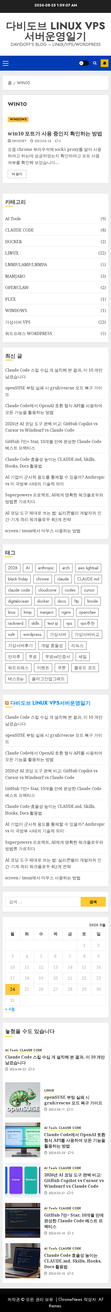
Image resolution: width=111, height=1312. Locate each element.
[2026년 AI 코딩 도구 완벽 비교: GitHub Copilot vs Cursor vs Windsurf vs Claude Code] (22, 1180)
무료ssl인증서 (57, 657)
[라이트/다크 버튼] (84, 63)
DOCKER (13, 241)
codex (70, 590)
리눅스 (77, 646)
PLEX (10, 299)
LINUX (12, 253)
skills (35, 623)
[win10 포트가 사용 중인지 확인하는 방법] (55, 120)
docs (62, 601)
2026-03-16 (57, 1234)
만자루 (14, 657)
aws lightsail (88, 568)
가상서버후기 (20, 646)
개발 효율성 (52, 646)
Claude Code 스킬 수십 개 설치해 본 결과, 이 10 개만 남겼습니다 (55, 1059)
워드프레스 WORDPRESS (28, 333)
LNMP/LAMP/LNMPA (26, 264)
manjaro (46, 612)
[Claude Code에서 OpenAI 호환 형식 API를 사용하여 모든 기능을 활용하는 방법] (22, 1140)
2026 (13, 568)
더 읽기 (17, 174)
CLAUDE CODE (19, 230)
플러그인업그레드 (48, 679)
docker (43, 601)
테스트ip (15, 679)
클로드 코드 (85, 668)
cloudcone (47, 590)
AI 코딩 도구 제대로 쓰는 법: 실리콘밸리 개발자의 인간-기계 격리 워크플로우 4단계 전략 (53, 863)
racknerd (15, 623)
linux (11, 612)
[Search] (95, 63)
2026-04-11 (57, 1110)
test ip (52, 623)
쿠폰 (62, 668)
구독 (104, 63)
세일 (82, 657)
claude (63, 579)
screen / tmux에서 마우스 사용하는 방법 (43, 531)
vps (69, 623)
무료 (33, 657)
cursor (89, 590)
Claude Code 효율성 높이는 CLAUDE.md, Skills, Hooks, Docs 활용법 (73, 1261)
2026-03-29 (57, 1153)
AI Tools (13, 219)
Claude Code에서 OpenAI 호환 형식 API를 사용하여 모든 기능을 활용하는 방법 (74, 1140)
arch (66, 568)
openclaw (87, 612)
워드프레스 (18, 668)
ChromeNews (70, 1299)
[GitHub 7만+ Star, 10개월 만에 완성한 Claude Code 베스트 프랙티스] (22, 1220)
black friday (18, 579)
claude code (19, 590)
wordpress (32, 634)
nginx (66, 612)
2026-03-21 (57, 1193)
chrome (42, 579)
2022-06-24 (43, 141)
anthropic (46, 568)
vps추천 (88, 623)
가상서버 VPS (17, 322)
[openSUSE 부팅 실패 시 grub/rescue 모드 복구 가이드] (22, 1099)
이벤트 (43, 668)
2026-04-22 (18, 1070)
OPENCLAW (17, 287)
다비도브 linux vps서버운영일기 (55, 31)
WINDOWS (18, 119)
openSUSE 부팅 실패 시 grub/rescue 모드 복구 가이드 (73, 1100)
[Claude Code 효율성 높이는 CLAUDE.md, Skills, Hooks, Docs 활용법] (22, 1260)
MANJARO (15, 276)
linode (92, 601)
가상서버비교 (87, 634)
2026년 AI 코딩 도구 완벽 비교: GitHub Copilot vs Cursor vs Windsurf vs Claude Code (74, 1180)
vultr (11, 634)
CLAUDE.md (88, 579)
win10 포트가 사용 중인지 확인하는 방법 (55, 133)
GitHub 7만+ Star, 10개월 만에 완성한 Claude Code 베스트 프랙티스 (74, 1220)
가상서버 (58, 634)
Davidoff (19, 141)
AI (28, 568)
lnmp (28, 612)
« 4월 (10, 1009)
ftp (76, 601)
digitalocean (18, 601)
